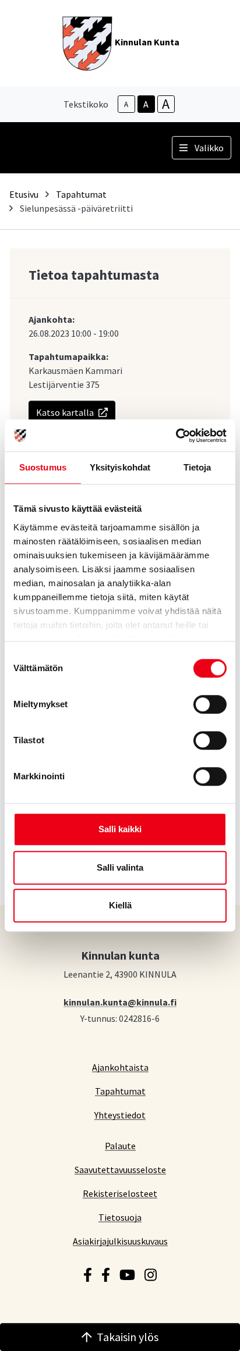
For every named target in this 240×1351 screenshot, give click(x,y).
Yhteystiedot (120, 1114)
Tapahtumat (81, 194)
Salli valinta (120, 867)
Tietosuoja (120, 1216)
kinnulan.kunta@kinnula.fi (120, 1001)
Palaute (120, 1145)
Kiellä (120, 905)
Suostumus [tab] (42, 467)
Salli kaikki (120, 829)
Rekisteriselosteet (120, 1193)
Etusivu (23, 194)
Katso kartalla (65, 412)
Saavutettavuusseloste (120, 1169)
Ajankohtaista (120, 1066)
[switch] (210, 704)
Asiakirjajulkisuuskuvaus (120, 1240)
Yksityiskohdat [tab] (120, 467)
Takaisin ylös (127, 1336)
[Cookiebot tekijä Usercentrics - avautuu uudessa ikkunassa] (176, 435)
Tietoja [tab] (197, 467)
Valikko (209, 148)
